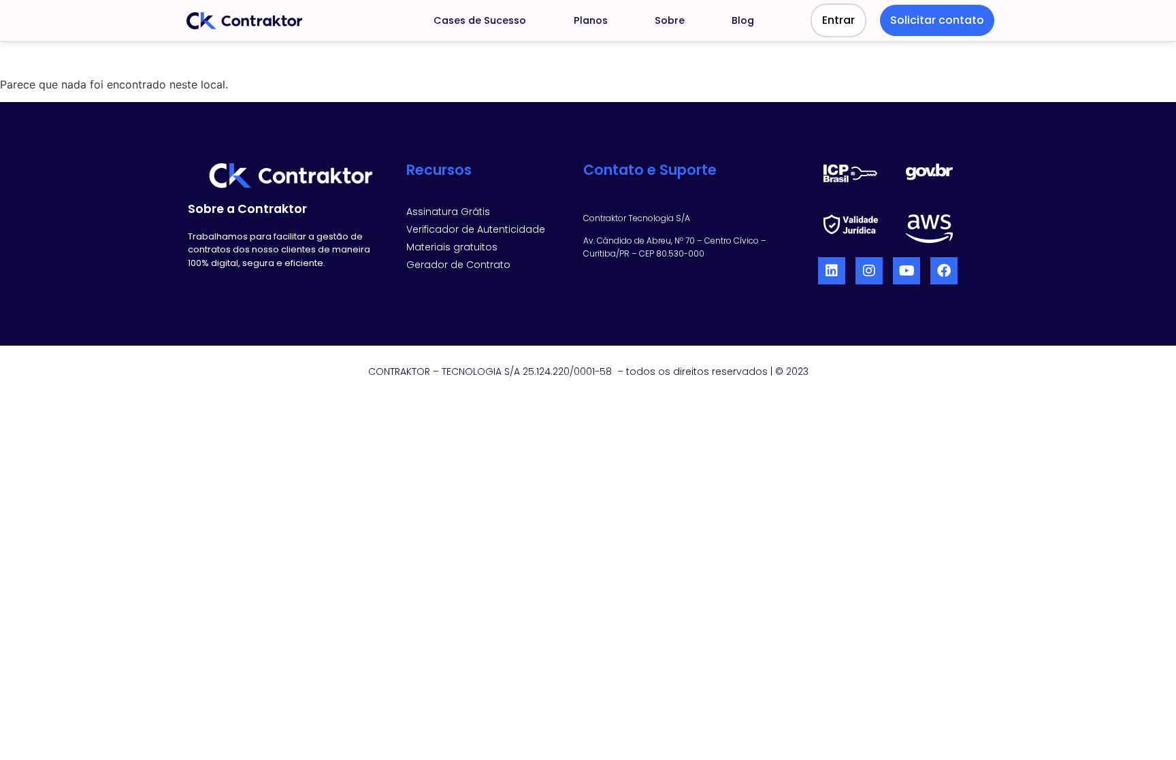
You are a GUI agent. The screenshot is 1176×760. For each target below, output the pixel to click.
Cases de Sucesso (480, 20)
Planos (591, 20)
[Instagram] (869, 270)
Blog (743, 20)
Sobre (670, 20)
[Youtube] (906, 270)
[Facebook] (944, 270)
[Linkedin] (831, 270)
